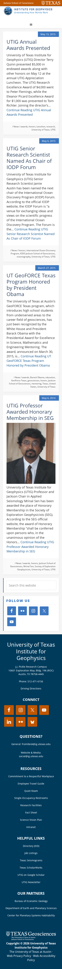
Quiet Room (31, 790)
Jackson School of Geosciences (18, 3)
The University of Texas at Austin (30, 952)
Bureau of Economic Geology (31, 901)
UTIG (53, 129)
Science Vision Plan (31, 819)
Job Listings (31, 853)
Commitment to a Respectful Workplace (31, 776)
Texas (45, 383)
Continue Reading (31, 233)
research (50, 126)
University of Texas (41, 129)
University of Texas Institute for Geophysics (31, 651)
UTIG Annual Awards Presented (28, 44)
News (16, 126)
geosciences (33, 380)
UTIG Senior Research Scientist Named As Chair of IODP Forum (29, 158)
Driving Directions (31, 688)
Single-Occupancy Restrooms (31, 798)
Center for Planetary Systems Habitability (31, 915)
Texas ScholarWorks (31, 867)
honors (32, 126)
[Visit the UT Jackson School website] (31, 939)
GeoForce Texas (19, 380)
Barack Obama (37, 377)
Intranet (31, 827)
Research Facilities (31, 805)
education (50, 377)
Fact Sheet (31, 812)
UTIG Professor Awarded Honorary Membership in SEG (30, 411)
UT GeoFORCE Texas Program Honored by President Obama (31, 285)
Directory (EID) (31, 846)
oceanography (23, 256)
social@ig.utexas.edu (31, 756)
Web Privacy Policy (19, 956)
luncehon (41, 126)
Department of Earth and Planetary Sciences (31, 908)
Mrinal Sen (28, 566)
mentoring (37, 383)
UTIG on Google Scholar (31, 874)
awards (24, 126)
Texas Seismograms (31, 860)
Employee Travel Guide (31, 783)
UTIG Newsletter (31, 882)
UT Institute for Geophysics (29, 13)
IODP (22, 253)
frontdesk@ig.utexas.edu (36, 744)
